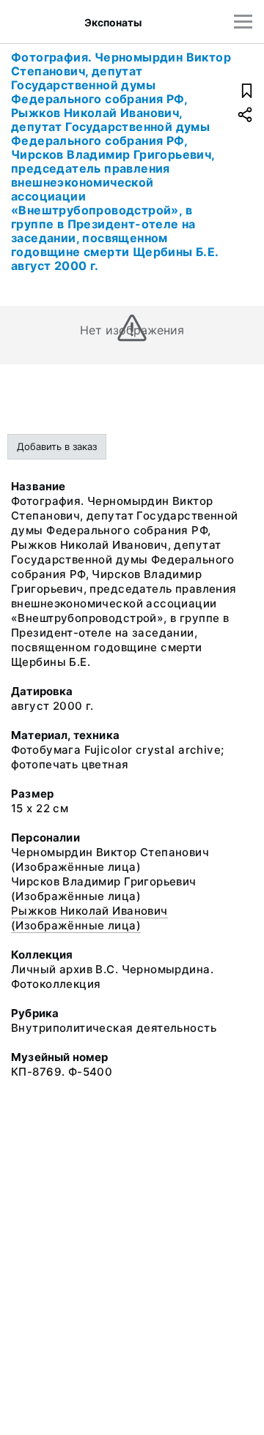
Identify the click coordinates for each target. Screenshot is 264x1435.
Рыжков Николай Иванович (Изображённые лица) (89, 918)
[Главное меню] (243, 21)
